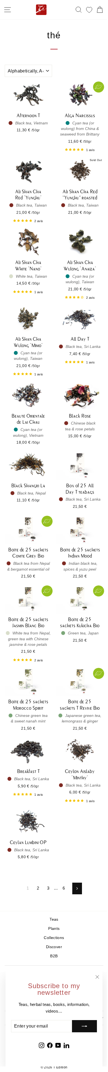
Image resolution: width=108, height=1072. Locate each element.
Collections (54, 938)
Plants (54, 929)
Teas (54, 919)
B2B (54, 956)
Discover (54, 947)
